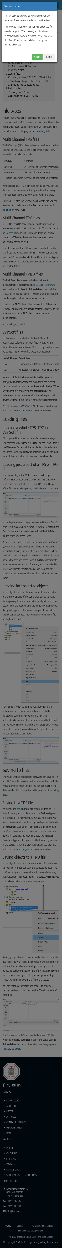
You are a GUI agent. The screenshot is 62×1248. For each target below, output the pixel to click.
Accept (37, 56)
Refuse (49, 56)
